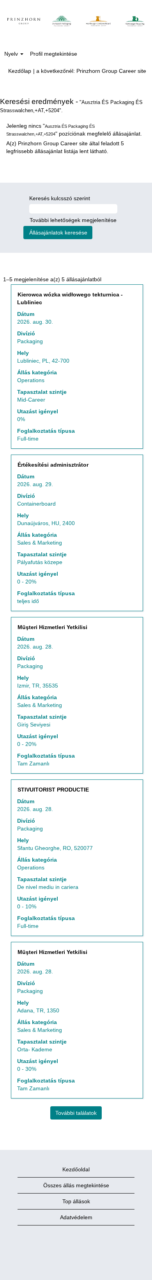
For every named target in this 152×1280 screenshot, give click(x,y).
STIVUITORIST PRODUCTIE (53, 789)
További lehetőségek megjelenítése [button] (73, 220)
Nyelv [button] (11, 54)
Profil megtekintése (53, 54)
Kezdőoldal (76, 1169)
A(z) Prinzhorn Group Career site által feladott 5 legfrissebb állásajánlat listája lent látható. (65, 147)
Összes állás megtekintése (76, 1185)
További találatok (76, 1113)
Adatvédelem (76, 1217)
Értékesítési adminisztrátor (53, 465)
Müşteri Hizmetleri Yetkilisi (52, 627)
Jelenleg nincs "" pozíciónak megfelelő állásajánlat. (74, 130)
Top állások (76, 1201)
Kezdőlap (19, 71)
